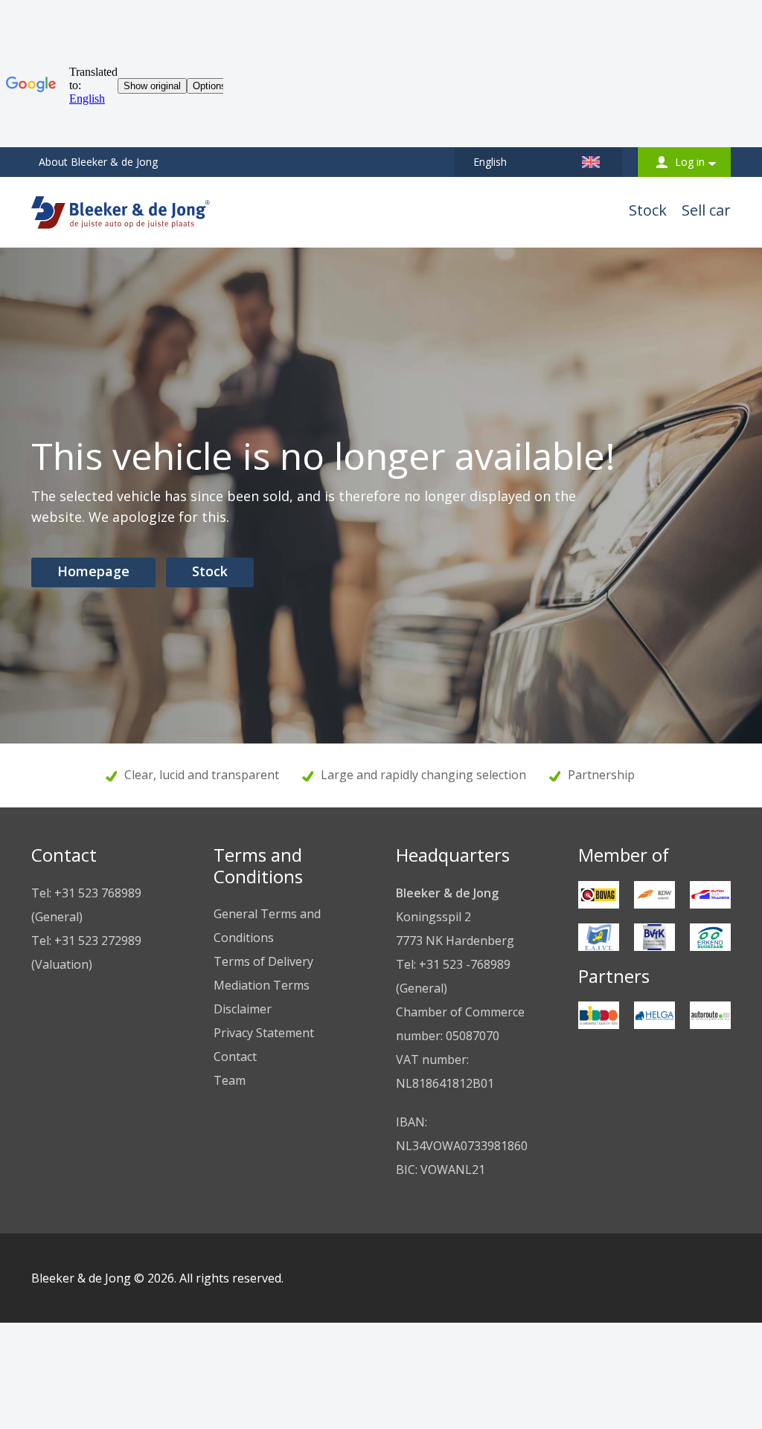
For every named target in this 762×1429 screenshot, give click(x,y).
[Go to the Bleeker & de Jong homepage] (120, 208)
